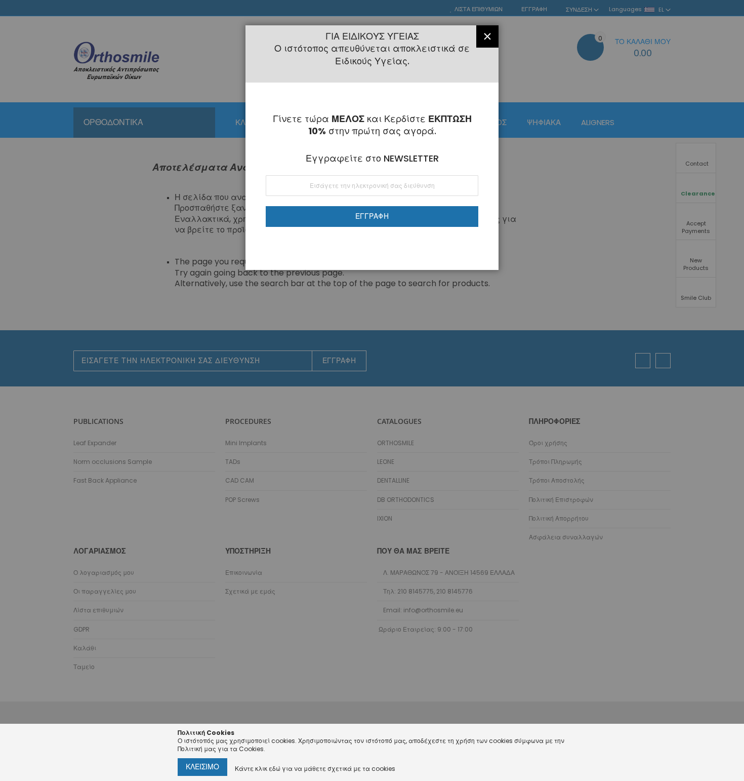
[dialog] (372, 390)
